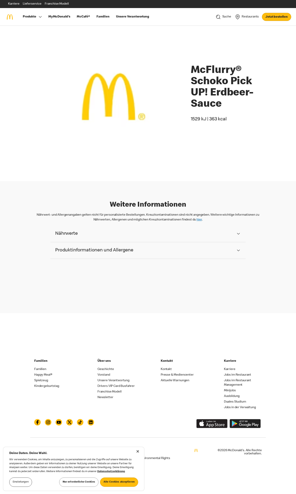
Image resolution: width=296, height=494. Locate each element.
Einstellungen (21, 482)
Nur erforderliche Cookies (79, 482)
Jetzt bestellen (276, 17)
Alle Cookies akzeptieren (119, 482)
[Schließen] (137, 451)
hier (199, 219)
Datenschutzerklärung (111, 471)
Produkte (29, 16)
